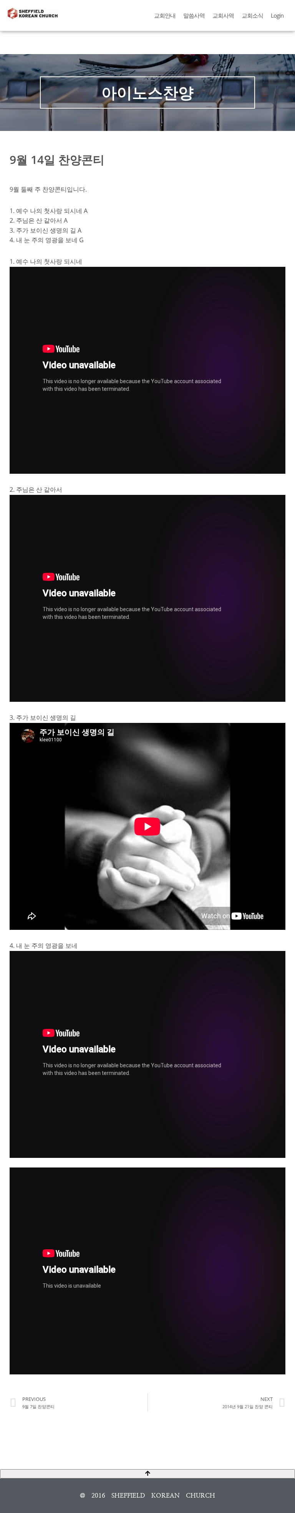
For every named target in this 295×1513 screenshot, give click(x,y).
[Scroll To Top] (147, 1473)
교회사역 (223, 15)
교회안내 (165, 15)
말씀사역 (194, 15)
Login (277, 15)
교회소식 (252, 15)
